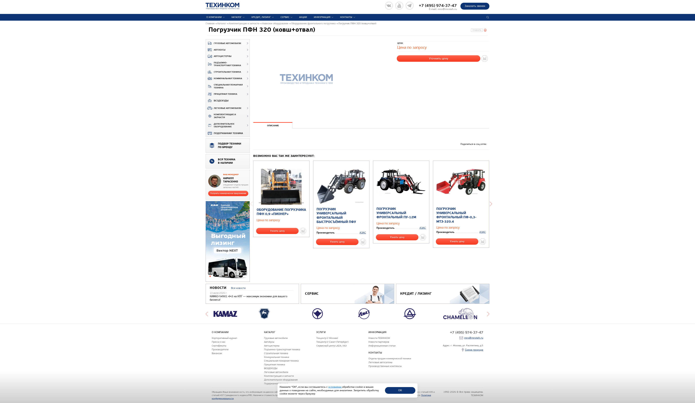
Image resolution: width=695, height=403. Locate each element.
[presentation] (272, 125)
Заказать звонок (475, 6)
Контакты (346, 17)
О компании (214, 17)
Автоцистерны (222, 56)
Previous (251, 203)
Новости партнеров (378, 342)
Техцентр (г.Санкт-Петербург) (332, 342)
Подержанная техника (228, 133)
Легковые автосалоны (380, 362)
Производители (220, 349)
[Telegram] (409, 5)
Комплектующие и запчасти (225, 116)
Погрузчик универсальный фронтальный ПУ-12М (396, 213)
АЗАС (363, 232)
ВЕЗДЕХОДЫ (221, 100)
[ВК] (389, 5)
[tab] (272, 125)
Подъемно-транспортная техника (227, 64)
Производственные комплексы (385, 366)
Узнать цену (277, 230)
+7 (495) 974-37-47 (438, 5)
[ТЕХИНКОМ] (226, 6)
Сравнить (476, 30)
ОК (400, 390)
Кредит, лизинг (261, 17)
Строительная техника (227, 72)
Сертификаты (219, 345)
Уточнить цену (438, 58)
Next (491, 203)
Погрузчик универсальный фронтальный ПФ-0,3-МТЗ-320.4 (456, 215)
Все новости (238, 288)
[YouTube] (399, 5)
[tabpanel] (228, 241)
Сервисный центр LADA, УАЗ (331, 345)
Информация (322, 17)
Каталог (236, 17)
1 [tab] (210, 276)
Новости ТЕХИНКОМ (379, 338)
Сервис (285, 17)
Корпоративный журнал (224, 338)
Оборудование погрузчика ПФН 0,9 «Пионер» (281, 212)
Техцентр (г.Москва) (327, 338)
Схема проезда (474, 349)
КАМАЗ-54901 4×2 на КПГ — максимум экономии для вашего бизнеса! (248, 298)
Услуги (321, 332)
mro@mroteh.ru (447, 9)
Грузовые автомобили (227, 43)
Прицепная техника (225, 94)
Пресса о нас (218, 342)
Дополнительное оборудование (224, 125)
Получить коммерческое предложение (228, 193)
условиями (335, 387)
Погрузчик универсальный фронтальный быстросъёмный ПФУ (336, 215)
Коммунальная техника (228, 78)
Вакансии (217, 353)
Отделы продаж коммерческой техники (389, 358)
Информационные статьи (381, 345)
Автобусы (219, 50)
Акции (303, 17)
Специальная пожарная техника (228, 86)
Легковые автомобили (227, 108)
